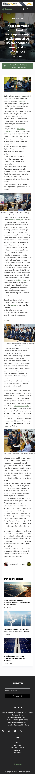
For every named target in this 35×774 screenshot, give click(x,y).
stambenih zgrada (21, 406)
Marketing (17, 745)
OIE (22, 18)
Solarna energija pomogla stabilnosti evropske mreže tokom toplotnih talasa (17, 602)
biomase (22, 101)
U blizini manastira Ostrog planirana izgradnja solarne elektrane (14, 658)
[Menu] (32, 9)
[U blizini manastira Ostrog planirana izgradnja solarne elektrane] (17, 645)
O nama (17, 743)
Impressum (17, 750)
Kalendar (17, 753)
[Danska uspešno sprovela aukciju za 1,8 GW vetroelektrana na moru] (17, 618)
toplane (13, 305)
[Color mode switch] (23, 9)
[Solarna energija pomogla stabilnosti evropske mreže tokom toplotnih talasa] (17, 589)
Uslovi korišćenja (17, 747)
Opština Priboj (21, 280)
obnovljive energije (16, 220)
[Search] (27, 9)
